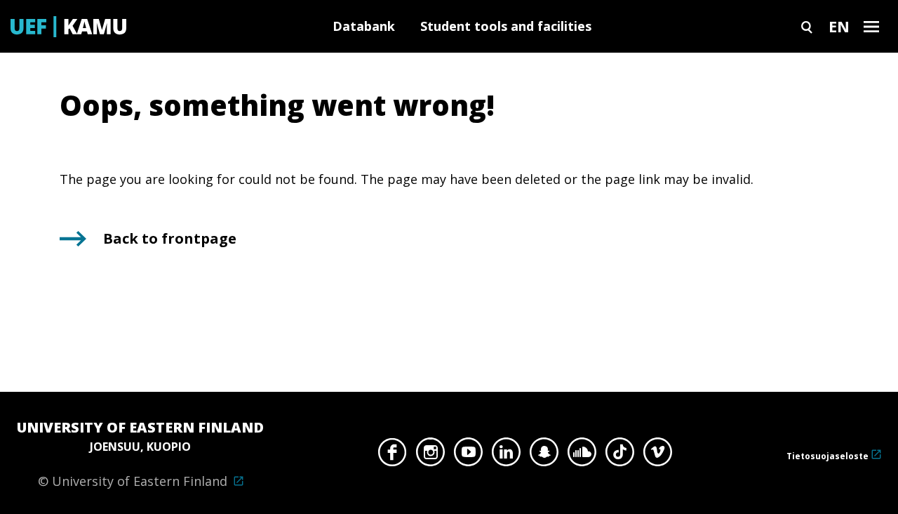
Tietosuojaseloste (827, 456)
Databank (364, 26)
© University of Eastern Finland (140, 453)
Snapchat (544, 455)
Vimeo (657, 455)
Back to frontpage (169, 238)
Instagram (430, 455)
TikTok (619, 455)
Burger (871, 26)
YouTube (468, 455)
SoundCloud (582, 455)
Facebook (392, 455)
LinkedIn (506, 455)
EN (839, 26)
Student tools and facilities (505, 26)
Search (807, 26)
